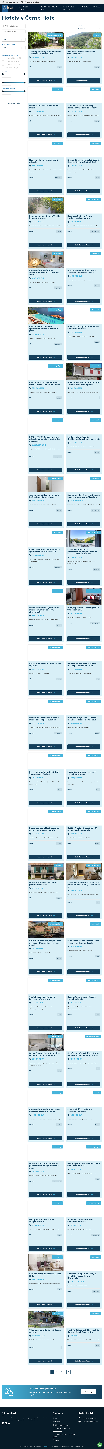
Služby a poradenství (61, 1425)
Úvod (55, 1418)
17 (68, 1372)
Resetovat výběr (14, 103)
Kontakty (88, 1392)
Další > (75, 1372)
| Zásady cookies (78, 1446)
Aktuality (86, 7)
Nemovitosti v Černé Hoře (49, 8)
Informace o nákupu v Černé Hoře (64, 1435)
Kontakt (96, 7)
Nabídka (56, 1421)
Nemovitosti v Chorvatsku (24, 8)
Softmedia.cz (46, 1446)
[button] (13, 58)
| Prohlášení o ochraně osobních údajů (61, 1446)
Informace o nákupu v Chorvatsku (61, 1429)
